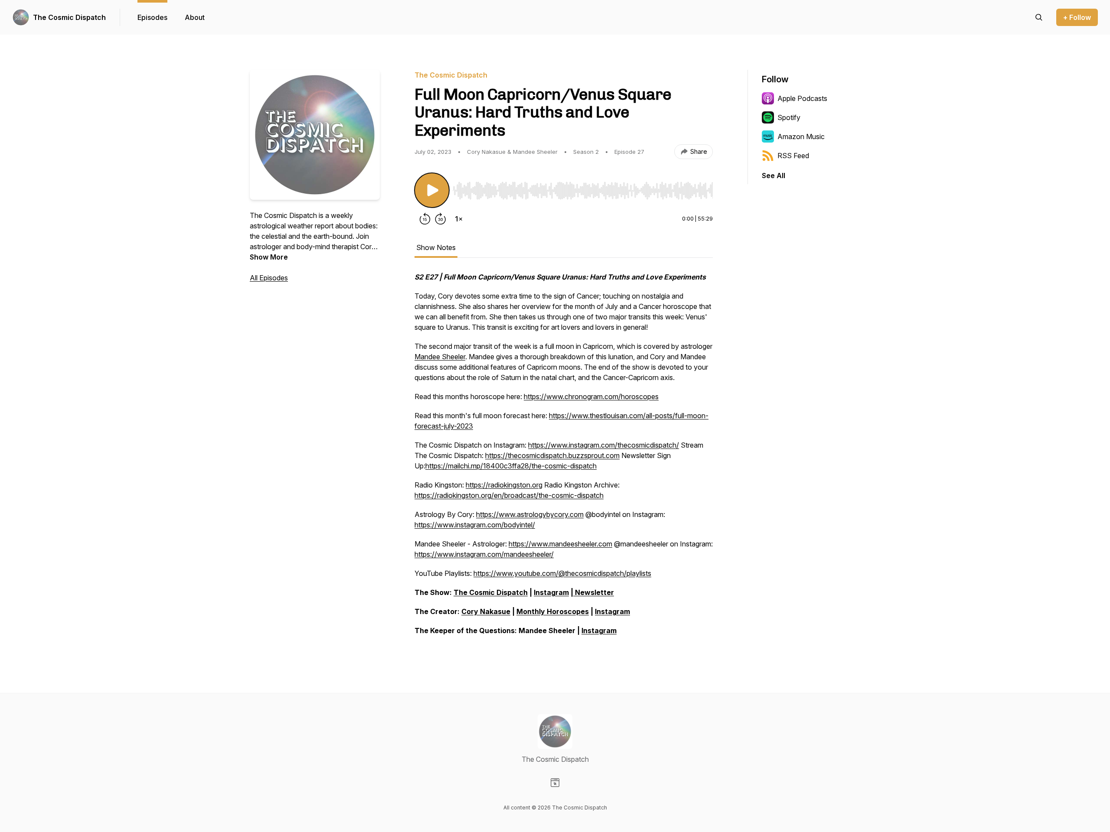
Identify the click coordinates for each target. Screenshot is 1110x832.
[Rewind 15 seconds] (425, 219)
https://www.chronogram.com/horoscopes (591, 396)
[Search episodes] (1038, 17)
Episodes (152, 17)
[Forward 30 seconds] (440, 219)
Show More (269, 257)
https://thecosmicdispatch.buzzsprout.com (552, 455)
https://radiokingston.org (504, 485)
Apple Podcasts (802, 98)
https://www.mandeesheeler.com (560, 544)
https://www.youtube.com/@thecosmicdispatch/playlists (562, 573)
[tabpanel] (564, 458)
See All (773, 175)
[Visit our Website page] (555, 782)
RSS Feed (793, 155)
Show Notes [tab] (436, 247)
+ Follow (1077, 17)
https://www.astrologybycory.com (530, 514)
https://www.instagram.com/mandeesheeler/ (484, 554)
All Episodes (269, 277)
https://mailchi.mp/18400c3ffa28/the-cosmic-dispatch (511, 466)
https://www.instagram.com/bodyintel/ (475, 524)
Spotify (788, 117)
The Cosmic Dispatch (69, 17)
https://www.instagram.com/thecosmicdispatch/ (603, 445)
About (195, 17)
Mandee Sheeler (440, 356)
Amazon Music (801, 136)
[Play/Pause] (432, 190)
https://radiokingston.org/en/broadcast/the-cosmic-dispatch (509, 495)
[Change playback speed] (458, 219)
